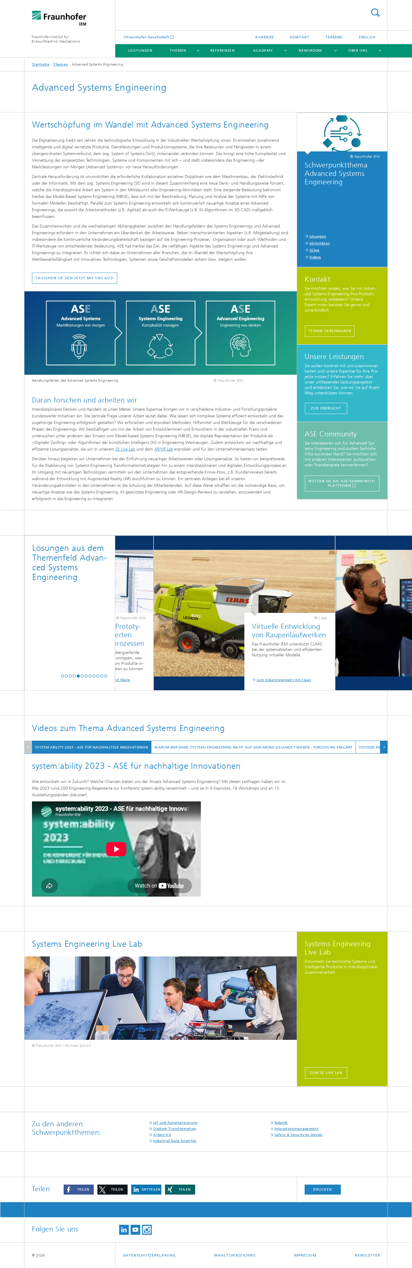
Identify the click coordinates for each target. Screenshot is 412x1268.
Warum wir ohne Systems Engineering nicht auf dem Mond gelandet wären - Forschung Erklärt (253, 747)
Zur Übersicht (326, 408)
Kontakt (299, 37)
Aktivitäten (319, 243)
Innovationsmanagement (296, 1129)
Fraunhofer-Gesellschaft (148, 37)
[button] (63, 676)
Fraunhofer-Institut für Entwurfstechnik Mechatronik (56, 39)
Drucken (322, 1189)
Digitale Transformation (174, 1129)
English (367, 37)
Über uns (358, 50)
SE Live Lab (125, 449)
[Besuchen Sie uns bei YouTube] (135, 1230)
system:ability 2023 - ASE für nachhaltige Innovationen (91, 747)
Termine (334, 37)
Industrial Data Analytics (175, 1141)
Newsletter (367, 1255)
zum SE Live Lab (326, 1073)
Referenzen (222, 50)
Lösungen (317, 236)
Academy (263, 50)
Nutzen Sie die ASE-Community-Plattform (342, 483)
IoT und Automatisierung (175, 1123)
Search (375, 13)
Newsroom (310, 50)
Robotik (281, 1123)
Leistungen (140, 50)
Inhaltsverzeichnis (234, 1255)
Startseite (40, 64)
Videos (315, 257)
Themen (178, 50)
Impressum (305, 1255)
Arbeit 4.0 (162, 1135)
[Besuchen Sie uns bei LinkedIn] (124, 1230)
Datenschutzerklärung (149, 1255)
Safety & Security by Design (298, 1135)
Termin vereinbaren (329, 331)
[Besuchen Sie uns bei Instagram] (147, 1230)
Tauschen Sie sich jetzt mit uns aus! (74, 278)
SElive (314, 250)
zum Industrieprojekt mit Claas (243, 680)
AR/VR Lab (163, 449)
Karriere (264, 37)
